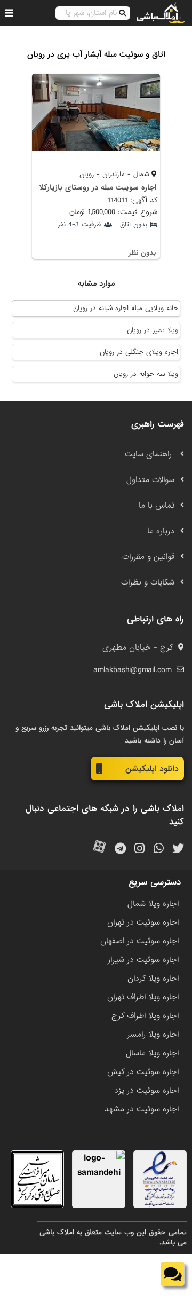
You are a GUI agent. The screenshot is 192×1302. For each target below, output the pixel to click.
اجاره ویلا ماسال (152, 1053)
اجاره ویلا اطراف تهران (143, 997)
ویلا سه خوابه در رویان (146, 374)
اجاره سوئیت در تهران (143, 922)
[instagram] (139, 849)
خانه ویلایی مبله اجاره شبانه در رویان (125, 308)
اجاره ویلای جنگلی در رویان (139, 352)
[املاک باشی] (161, 12)
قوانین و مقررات (148, 556)
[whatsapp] (159, 849)
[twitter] (178, 849)
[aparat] (99, 849)
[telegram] (120, 849)
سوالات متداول (150, 480)
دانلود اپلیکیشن (152, 768)
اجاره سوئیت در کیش (143, 1072)
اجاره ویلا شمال (153, 903)
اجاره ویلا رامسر (153, 1034)
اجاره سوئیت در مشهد (142, 1109)
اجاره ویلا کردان (153, 978)
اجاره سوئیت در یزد (146, 1090)
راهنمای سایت (149, 454)
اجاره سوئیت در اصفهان (139, 941)
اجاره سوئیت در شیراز (143, 959)
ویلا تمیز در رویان (152, 330)
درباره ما (160, 531)
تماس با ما (156, 505)
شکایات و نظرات (147, 582)
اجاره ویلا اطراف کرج (145, 1015)
